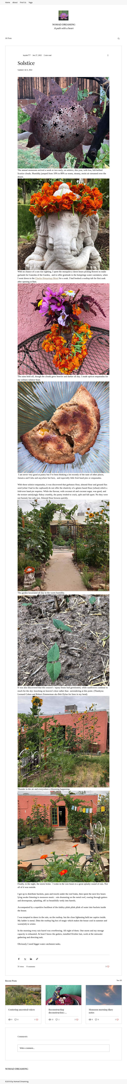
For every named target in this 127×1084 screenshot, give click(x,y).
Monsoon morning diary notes (101, 1011)
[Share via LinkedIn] (31, 959)
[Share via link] (37, 959)
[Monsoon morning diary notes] (104, 995)
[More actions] (107, 55)
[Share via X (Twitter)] (25, 959)
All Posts (8, 38)
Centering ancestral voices (21, 1009)
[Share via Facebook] (19, 959)
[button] (118, 38)
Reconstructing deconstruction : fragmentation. (57, 1011)
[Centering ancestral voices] (23, 995)
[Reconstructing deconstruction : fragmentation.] (63, 995)
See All (119, 980)
